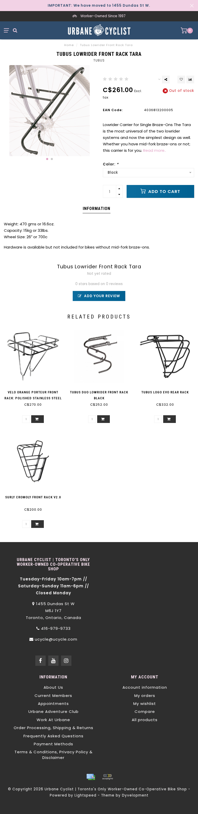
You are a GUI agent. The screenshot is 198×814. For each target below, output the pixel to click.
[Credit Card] (90, 777)
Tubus (99, 60)
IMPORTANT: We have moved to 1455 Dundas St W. (99, 5)
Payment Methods (53, 744)
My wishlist (144, 703)
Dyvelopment (135, 795)
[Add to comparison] (190, 79)
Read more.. (154, 150)
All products (145, 719)
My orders (144, 695)
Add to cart (163, 191)
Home (69, 45)
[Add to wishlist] (181, 79)
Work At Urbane (53, 719)
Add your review (101, 296)
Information (96, 208)
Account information (144, 687)
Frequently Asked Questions (53, 736)
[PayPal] (107, 777)
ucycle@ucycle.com (56, 639)
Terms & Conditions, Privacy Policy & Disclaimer (53, 754)
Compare (145, 711)
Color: (111, 164)
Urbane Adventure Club (53, 711)
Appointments (53, 703)
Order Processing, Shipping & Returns (53, 727)
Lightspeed (85, 795)
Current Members (53, 695)
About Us (53, 687)
